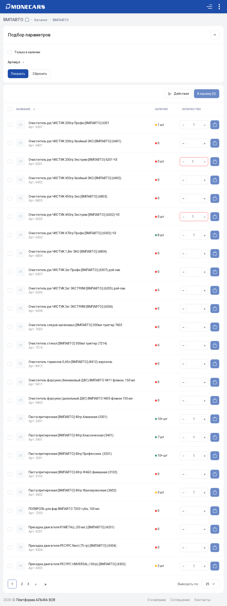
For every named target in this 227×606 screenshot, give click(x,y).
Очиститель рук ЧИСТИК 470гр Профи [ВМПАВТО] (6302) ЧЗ (72, 233)
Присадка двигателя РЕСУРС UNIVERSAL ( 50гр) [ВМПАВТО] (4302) (77, 564)
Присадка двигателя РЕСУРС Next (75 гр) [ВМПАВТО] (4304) (72, 545)
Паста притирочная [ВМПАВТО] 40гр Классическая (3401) (71, 435)
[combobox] (210, 584)
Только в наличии (27, 52)
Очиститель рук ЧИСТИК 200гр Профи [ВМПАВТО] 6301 (69, 123)
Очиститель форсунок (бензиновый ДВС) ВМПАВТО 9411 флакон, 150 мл (82, 380)
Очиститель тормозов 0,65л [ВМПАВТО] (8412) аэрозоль (70, 362)
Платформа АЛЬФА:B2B (35, 600)
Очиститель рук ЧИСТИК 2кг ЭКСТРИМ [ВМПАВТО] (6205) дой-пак (77, 288)
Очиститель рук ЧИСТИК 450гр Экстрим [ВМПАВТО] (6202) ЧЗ (74, 214)
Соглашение (180, 600)
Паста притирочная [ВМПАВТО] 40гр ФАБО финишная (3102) (73, 472)
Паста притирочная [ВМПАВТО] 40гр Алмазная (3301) (68, 417)
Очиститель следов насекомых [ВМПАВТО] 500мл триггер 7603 (75, 325)
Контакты (202, 600)
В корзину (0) (206, 93)
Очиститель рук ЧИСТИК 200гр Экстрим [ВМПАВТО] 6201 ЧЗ (73, 159)
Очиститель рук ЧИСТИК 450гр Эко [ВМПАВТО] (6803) (68, 196)
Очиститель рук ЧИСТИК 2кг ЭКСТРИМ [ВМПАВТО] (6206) (71, 306)
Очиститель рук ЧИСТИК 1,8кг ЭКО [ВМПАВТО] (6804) (68, 251)
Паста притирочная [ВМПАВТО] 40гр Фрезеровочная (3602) (72, 490)
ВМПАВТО (61, 20)
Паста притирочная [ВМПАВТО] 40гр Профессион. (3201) (70, 453)
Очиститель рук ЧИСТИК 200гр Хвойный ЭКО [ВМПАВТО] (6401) (75, 141)
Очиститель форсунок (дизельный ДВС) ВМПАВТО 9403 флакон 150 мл (81, 398)
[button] (178, 93)
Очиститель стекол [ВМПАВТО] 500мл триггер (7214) (68, 343)
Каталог (40, 20)
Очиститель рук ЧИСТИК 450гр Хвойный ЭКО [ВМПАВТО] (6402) (75, 178)
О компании (156, 600)
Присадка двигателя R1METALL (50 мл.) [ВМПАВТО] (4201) (71, 527)
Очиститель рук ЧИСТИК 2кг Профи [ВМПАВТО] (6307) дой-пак (74, 270)
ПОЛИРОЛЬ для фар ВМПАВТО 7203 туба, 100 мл (64, 509)
